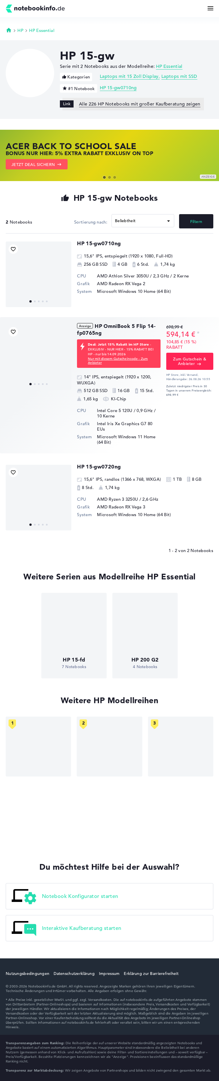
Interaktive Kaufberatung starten (81, 928)
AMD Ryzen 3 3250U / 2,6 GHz (127, 499)
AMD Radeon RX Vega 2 (121, 283)
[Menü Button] (210, 8)
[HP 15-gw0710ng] (38, 274)
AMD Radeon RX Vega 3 (121, 507)
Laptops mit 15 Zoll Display (129, 76)
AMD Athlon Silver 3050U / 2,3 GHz (133, 276)
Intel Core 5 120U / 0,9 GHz (125, 410)
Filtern (196, 221)
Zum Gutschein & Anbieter (189, 361)
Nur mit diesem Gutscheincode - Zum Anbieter (118, 360)
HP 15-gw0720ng (99, 466)
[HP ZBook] (180, 746)
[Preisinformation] (198, 333)
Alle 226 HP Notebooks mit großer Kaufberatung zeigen (139, 104)
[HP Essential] (109, 746)
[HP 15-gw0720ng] (38, 497)
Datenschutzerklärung (74, 973)
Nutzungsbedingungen (27, 973)
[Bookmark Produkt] (13, 249)
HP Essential (41, 30)
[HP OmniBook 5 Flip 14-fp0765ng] (38, 357)
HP (20, 30)
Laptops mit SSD (179, 76)
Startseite (9, 30)
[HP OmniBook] (38, 746)
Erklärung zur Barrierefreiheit (151, 973)
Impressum (109, 973)
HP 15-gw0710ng (118, 88)
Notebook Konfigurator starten (80, 896)
